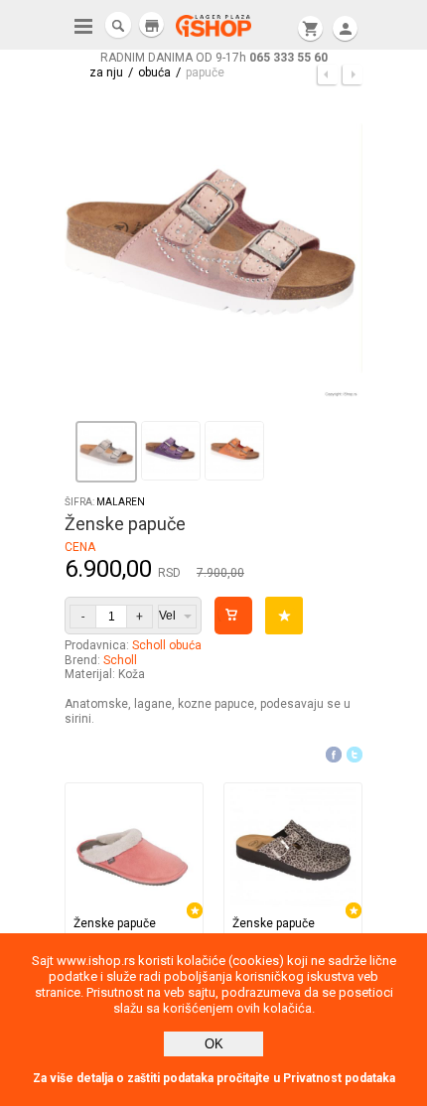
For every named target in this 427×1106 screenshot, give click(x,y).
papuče (205, 72)
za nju (106, 72)
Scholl (120, 660)
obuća (154, 72)
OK (214, 1044)
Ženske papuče (114, 923)
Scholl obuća (167, 645)
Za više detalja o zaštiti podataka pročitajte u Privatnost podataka (214, 1078)
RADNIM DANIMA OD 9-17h (214, 58)
